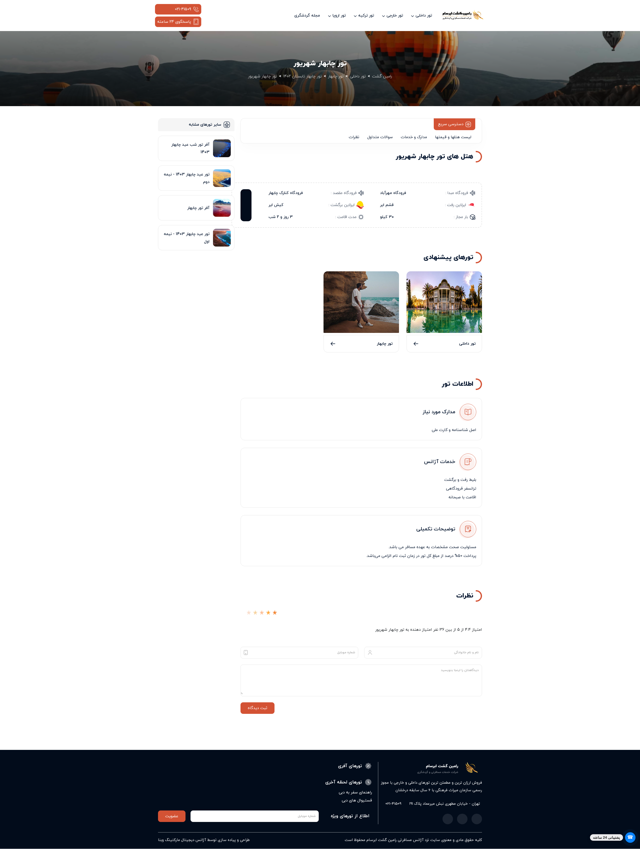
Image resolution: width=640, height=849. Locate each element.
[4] (268, 615)
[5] (274, 615)
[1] (248, 615)
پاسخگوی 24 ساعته (174, 22)
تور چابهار (385, 343)
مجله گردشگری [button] (307, 15)
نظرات (354, 137)
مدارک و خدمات (414, 137)
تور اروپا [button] (339, 15)
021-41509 (183, 9)
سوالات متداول (380, 137)
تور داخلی (467, 343)
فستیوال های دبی (357, 800)
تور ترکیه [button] (366, 15)
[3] (261, 615)
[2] (255, 615)
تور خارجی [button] (394, 15)
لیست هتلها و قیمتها (453, 137)
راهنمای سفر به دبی (355, 792)
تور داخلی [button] (424, 15)
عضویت (171, 816)
